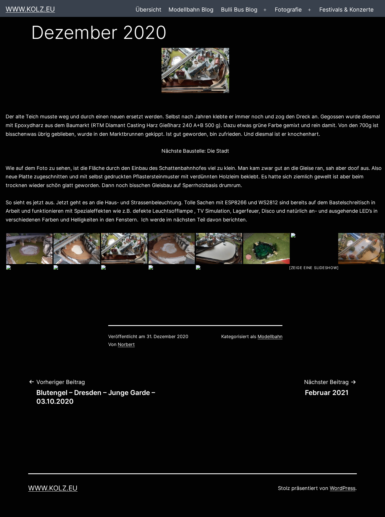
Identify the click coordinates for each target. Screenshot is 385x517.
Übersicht (148, 9)
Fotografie (288, 9)
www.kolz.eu (30, 9)
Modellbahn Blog (191, 9)
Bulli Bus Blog (239, 9)
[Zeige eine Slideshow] (314, 267)
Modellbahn (270, 336)
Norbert (126, 344)
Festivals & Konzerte (346, 9)
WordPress (342, 488)
